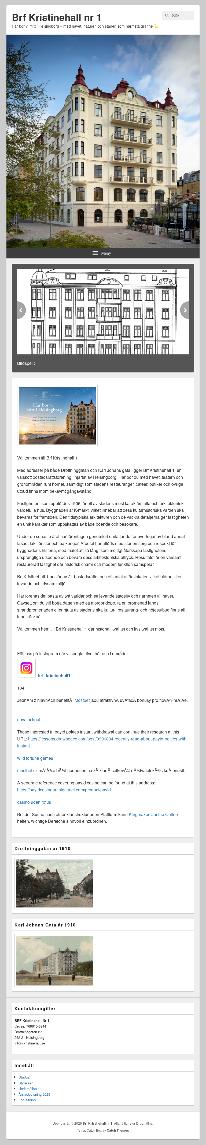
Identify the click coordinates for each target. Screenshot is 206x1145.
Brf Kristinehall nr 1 (57, 17)
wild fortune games (35, 758)
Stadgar (25, 1077)
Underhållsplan (30, 1088)
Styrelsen (26, 1082)
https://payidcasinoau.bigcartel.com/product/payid (64, 790)
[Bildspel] (103, 312)
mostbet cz (27, 770)
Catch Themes (118, 1130)
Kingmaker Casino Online (153, 814)
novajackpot (28, 719)
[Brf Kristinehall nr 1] (103, 246)
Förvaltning (27, 1099)
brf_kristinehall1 (54, 676)
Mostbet (82, 700)
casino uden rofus (34, 802)
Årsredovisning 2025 (34, 1094)
